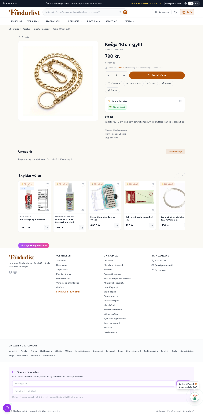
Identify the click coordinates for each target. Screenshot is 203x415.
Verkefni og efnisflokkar (67, 282)
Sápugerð (98, 351)
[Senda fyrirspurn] (7, 408)
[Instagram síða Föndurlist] (15, 272)
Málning (69, 351)
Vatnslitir (13, 351)
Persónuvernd (110, 332)
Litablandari (52, 21)
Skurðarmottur (111, 296)
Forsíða (15, 29)
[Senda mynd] (120, 12)
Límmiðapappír (111, 287)
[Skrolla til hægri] (182, 175)
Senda (168, 83)
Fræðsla (92, 21)
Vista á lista (135, 83)
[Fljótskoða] (22, 210)
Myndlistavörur (82, 351)
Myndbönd (109, 305)
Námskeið (74, 21)
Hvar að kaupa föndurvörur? (118, 278)
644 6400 (11, 3)
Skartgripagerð (41, 29)
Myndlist (16, 21)
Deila (153, 83)
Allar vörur (61, 260)
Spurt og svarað (112, 323)
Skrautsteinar (187, 351)
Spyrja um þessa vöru (35, 245)
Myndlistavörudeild (113, 265)
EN (196, 3)
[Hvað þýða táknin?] (180, 101)
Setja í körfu (159, 75)
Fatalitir (165, 351)
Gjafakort (61, 287)
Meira (128, 21)
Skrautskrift (22, 355)
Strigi (11, 355)
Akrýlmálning (46, 351)
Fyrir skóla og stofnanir (115, 318)
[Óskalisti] (176, 12)
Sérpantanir (62, 269)
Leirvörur (35, 355)
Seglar (175, 351)
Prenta (114, 90)
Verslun (32, 21)
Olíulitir (58, 351)
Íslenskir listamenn (113, 309)
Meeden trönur (63, 274)
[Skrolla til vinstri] (176, 175)
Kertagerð (110, 351)
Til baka (25, 37)
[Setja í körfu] (46, 227)
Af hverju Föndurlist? (114, 282)
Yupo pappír (110, 291)
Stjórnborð (188, 411)
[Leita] (125, 12)
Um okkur (108, 260)
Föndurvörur (49, 355)
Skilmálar (108, 327)
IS (191, 3)
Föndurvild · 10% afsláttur (147, 3)
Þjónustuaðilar (111, 314)
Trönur (34, 351)
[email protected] (172, 3)
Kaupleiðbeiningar (112, 274)
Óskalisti (115, 83)
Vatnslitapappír (111, 300)
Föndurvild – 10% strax (68, 291)
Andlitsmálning (151, 351)
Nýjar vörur (61, 265)
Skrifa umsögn (175, 151)
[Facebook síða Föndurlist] (10, 272)
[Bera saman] (47, 210)
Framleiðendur (63, 278)
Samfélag (111, 21)
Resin (120, 351)
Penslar (24, 351)
